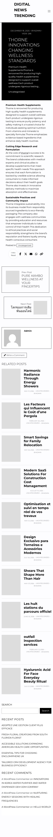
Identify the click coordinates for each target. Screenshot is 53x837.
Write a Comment (15, 355)
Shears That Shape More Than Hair (34, 575)
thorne (24, 153)
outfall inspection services (33, 641)
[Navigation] (49, 11)
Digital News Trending (24, 10)
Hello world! (42, 807)
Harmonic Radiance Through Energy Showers (32, 378)
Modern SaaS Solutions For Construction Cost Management (35, 478)
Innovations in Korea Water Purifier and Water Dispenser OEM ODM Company (25, 783)
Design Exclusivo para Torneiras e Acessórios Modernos (36, 545)
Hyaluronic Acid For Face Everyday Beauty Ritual (37, 675)
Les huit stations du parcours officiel (37, 608)
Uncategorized (16, 91)
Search (7, 704)
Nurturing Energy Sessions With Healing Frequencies (24, 797)
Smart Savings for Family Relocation (36, 441)
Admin (37, 30)
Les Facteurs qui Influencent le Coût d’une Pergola (37, 410)
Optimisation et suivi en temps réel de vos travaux (37, 510)
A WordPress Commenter (15, 807)
